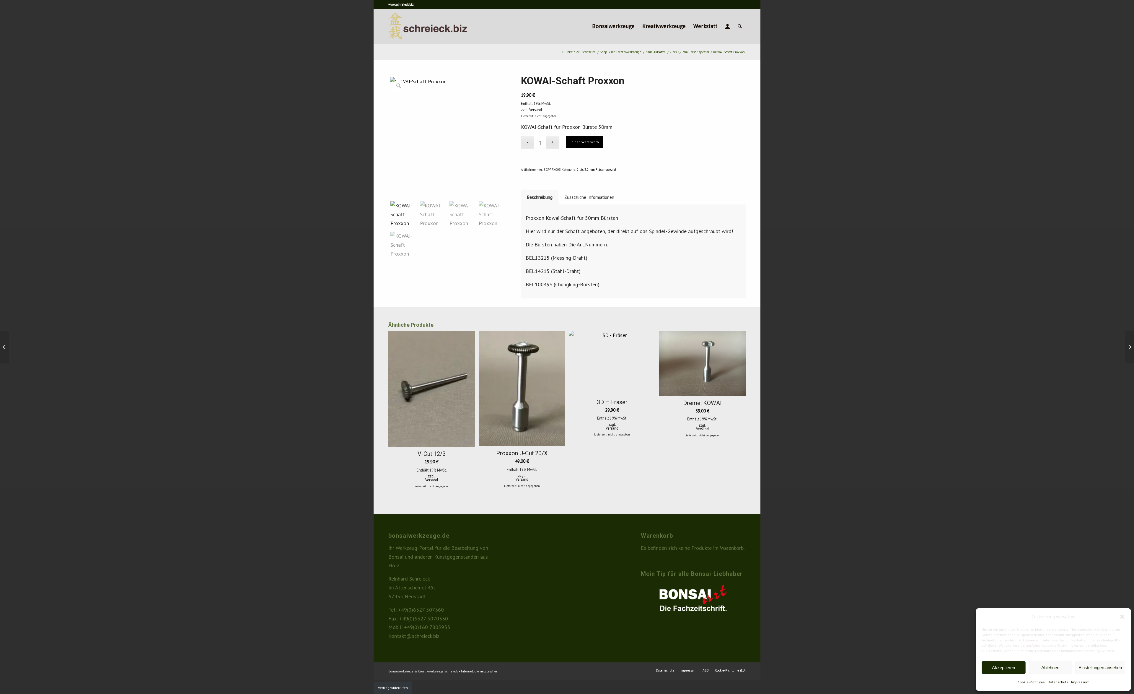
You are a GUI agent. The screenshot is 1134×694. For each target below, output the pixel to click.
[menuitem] (613, 26)
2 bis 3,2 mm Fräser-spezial (596, 170)
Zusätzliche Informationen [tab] (589, 197)
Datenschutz (1058, 682)
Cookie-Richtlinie (1031, 682)
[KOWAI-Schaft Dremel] (1129, 347)
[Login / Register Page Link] (727, 26)
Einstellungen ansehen (1100, 667)
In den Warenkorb (585, 142)
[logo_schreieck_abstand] (438, 26)
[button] (1122, 617)
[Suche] (740, 26)
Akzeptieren (1003, 667)
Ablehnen (1050, 667)
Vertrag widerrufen (393, 687)
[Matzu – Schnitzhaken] (4, 347)
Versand (535, 109)
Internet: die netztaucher (479, 671)
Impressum (1080, 682)
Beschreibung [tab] (540, 197)
